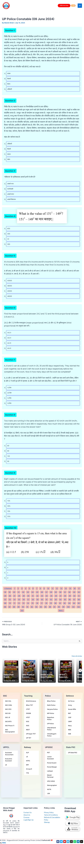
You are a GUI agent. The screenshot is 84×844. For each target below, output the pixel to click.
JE (6, 765)
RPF (27, 765)
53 (10, 599)
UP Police (50, 723)
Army (70, 705)
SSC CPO (8, 709)
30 (60, 592)
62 (51, 599)
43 (42, 596)
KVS (27, 721)
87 (9, 607)
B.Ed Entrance (31, 701)
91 (27, 607)
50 (74, 596)
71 (14, 603)
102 (78, 607)
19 (9, 592)
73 (23, 603)
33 (74, 592)
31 (65, 592)
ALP (27, 752)
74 (28, 603)
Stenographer (52, 785)
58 (33, 599)
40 (28, 596)
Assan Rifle (72, 709)
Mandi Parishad (50, 776)
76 (37, 603)
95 (45, 607)
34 (79, 592)
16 (74, 588)
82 (65, 603)
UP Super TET (31, 734)
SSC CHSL (8, 705)
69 (5, 603)
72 (19, 603)
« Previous (7, 588)
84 (74, 603)
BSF (69, 713)
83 (69, 603)
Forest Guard (51, 763)
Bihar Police (51, 701)
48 (65, 596)
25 (37, 592)
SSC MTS (8, 721)
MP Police (50, 713)
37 (14, 596)
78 (46, 603)
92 (32, 607)
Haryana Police (52, 709)
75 (32, 603)
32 (69, 592)
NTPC (28, 761)
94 (41, 607)
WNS (4, 843)
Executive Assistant (8, 760)
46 (56, 596)
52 (5, 599)
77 (42, 603)
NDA (69, 730)
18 (5, 592)
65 (65, 599)
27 (46, 592)
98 (59, 607)
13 (61, 588)
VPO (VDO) (51, 781)
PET (48, 752)
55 (19, 599)
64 (60, 599)
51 (79, 596)
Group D (29, 769)
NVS (27, 725)
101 (73, 607)
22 (23, 592)
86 (5, 607)
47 (60, 596)
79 (51, 603)
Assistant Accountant (9, 753)
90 (23, 607)
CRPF (70, 721)
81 (60, 603)
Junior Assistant (50, 758)
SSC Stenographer (10, 731)
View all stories (77, 656)
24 (32, 592)
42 (37, 596)
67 (74, 599)
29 (56, 592)
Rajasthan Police (50, 718)
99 (63, 607)
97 (54, 607)
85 (79, 603)
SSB (69, 734)
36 (10, 596)
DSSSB (28, 713)
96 (50, 607)
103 (22, 610)
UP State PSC (72, 752)
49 (70, 596)
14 (66, 588)
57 (28, 599)
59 (37, 599)
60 (42, 599)
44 (47, 596)
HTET (28, 717)
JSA (48, 793)
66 (70, 599)
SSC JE (7, 717)
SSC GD (7, 713)
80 (55, 603)
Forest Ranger (52, 767)
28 (51, 592)
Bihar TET (29, 705)
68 (79, 599)
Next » (61, 610)
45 (51, 596)
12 (57, 588)
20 (14, 592)
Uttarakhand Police (51, 729)
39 (24, 596)
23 (28, 592)
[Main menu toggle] (80, 5)
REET (28, 730)
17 (79, 588)
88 (14, 607)
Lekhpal (50, 771)
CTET (28, 709)
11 (52, 588)
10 (48, 588)
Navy (70, 725)
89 (18, 607)
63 (56, 599)
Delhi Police (51, 705)
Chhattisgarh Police (51, 735)
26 (42, 592)
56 (24, 599)
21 (18, 592)
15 (70, 588)
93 (36, 607)
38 (19, 596)
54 (14, 599)
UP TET (28, 738)
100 (68, 607)
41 (33, 596)
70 (10, 603)
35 (5, 596)
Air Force (71, 701)
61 (46, 599)
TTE (27, 773)
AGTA (49, 789)
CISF (69, 717)
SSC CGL (8, 701)
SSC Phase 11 (9, 725)
